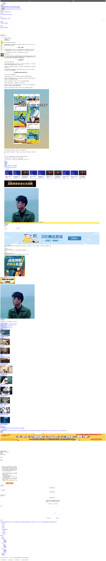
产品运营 (4, 6)
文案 (11, 7)
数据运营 (8, 6)
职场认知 (4, 14)
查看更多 (5, 323)
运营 (8, 7)
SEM (4, 544)
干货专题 (5, 552)
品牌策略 (5, 547)
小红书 (10, 7)
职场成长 (5, 551)
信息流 (5, 545)
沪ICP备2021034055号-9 (25, 557)
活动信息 (8, 14)
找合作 (5, 3)
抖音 (19, 7)
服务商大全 (3, 554)
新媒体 (5, 539)
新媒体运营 (5, 7)
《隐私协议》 (4, 532)
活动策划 (11, 6)
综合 (2, 548)
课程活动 (5, 550)
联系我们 (3, 527)
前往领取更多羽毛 (52, 487)
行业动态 (1, 14)
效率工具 (6, 14)
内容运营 (13, 6)
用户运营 (1, 6)
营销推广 (5, 546)
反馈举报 (3, 526)
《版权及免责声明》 (5, 529)
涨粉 (16, 7)
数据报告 (11, 14)
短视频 (18, 7)
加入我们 (3, 524)
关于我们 (3, 523)
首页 (0, 37)
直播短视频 (18, 6)
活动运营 (13, 7)
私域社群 (6, 6)
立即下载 (1, 453)
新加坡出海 (3, 4)
